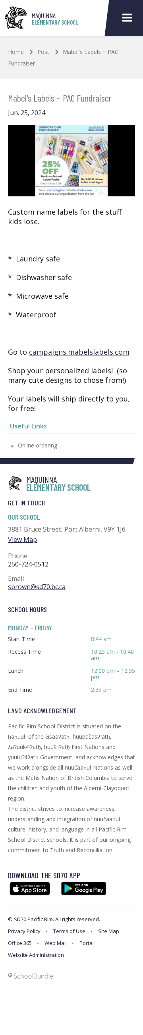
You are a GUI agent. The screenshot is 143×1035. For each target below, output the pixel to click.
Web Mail (55, 943)
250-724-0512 (28, 564)
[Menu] (127, 18)
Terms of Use (69, 931)
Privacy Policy (24, 931)
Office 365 (20, 943)
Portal (86, 943)
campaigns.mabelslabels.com (79, 352)
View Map (22, 539)
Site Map (108, 931)
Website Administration (36, 954)
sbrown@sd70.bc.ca (37, 586)
